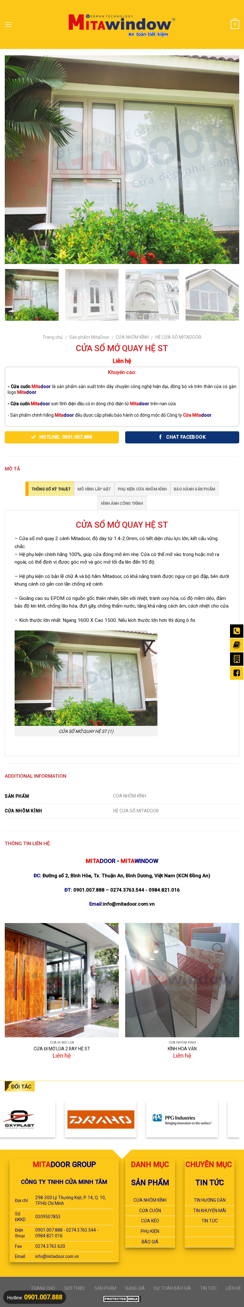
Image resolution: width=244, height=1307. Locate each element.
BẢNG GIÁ (135, 1288)
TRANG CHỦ (43, 1288)
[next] (226, 159)
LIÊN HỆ (233, 1288)
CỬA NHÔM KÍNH (132, 337)
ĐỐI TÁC (21, 1086)
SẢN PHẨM (105, 1288)
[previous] (17, 159)
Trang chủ (53, 337)
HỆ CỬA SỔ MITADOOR (178, 337)
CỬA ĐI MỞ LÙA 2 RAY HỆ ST (62, 1048)
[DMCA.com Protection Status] (122, 1298)
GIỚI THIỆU (74, 1288)
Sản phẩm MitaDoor (89, 337)
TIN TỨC (208, 1288)
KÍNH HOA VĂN (182, 1048)
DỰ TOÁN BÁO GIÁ (172, 1288)
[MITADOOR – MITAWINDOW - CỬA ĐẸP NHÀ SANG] (122, 24)
